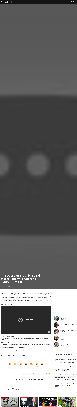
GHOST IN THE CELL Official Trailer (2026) (62, 356)
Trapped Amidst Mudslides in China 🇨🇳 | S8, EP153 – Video (64, 383)
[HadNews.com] (9, 1)
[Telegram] (8, 286)
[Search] (75, 2)
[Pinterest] (7, 286)
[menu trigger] (2, 2)
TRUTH (18, 355)
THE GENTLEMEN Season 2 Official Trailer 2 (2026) (63, 354)
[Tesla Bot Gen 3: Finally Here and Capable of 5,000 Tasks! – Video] (56, 331)
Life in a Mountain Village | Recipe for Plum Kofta (63, 377)
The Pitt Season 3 (58, 357)
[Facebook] (4, 286)
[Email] (9, 286)
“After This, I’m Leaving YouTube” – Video (67, 344)
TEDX (14, 355)
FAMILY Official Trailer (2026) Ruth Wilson (67, 324)
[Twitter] (6, 286)
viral (24, 355)
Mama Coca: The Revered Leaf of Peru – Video (63, 365)
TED (6, 284)
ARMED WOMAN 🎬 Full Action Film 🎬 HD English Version (64, 379)
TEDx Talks (48, 350)
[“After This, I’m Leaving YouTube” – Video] (56, 344)
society (8, 355)
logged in (12, 389)
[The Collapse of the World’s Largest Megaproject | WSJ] (56, 318)
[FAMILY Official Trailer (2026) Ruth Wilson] (56, 325)
